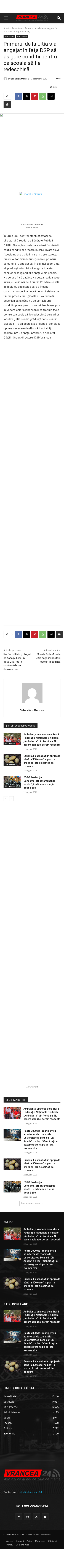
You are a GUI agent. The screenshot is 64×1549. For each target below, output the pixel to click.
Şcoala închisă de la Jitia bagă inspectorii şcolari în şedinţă (48, 658)
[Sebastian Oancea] (6, 79)
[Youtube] (45, 1516)
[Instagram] (27, 1516)
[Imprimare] (7, 104)
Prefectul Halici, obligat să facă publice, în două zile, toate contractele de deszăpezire (17, 662)
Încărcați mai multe (30, 1203)
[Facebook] (18, 96)
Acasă (7, 28)
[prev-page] (6, 798)
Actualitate (17, 28)
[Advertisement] (32, 484)
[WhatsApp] (42, 96)
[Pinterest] (34, 96)
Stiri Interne (22, 36)
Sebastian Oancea (20, 78)
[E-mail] (51, 96)
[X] (26, 96)
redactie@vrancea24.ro (31, 1492)
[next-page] (11, 798)
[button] (6, 18)
